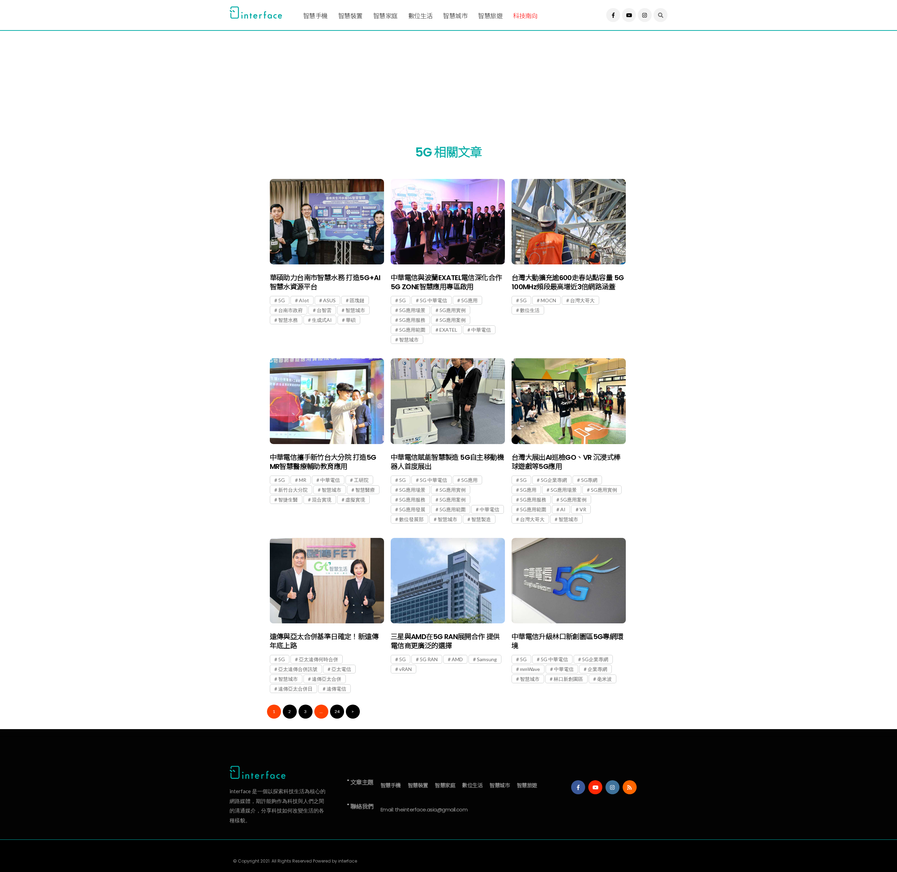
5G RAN (429, 659)
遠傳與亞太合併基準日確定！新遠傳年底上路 (324, 641)
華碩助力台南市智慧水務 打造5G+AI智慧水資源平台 (325, 282)
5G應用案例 (452, 320)
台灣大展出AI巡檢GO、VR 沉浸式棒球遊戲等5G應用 (566, 461)
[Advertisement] (440, 79)
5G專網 (589, 480)
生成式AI (322, 320)
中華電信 (481, 330)
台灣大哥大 (582, 300)
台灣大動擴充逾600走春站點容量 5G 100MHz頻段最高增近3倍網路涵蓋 (568, 282)
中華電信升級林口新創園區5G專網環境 (567, 641)
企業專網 (597, 669)
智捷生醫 (288, 500)
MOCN (548, 300)
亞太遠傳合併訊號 (297, 669)
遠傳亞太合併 (326, 679)
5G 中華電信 (433, 300)
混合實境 (321, 500)
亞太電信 (341, 669)
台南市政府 (290, 310)
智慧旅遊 (490, 16)
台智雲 (324, 310)
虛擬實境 (355, 500)
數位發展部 (411, 519)
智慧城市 (455, 16)
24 (337, 711)
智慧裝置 (350, 16)
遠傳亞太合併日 (295, 689)
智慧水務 (288, 320)
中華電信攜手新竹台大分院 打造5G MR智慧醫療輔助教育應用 (323, 461)
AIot (304, 300)
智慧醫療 (365, 490)
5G (281, 300)
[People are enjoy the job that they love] (327, 222)
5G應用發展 (412, 509)
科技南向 (525, 16)
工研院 (361, 480)
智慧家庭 (385, 16)
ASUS (329, 300)
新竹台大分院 (293, 490)
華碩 (351, 320)
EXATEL (448, 330)
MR (302, 480)
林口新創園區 (568, 679)
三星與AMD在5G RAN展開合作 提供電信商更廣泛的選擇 (445, 641)
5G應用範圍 (412, 330)
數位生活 (420, 16)
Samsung (487, 659)
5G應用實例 (452, 310)
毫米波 (604, 679)
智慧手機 (315, 16)
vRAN (405, 669)
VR (583, 509)
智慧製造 (481, 519)
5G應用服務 (412, 320)
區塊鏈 (357, 300)
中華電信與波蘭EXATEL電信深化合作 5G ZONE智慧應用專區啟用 (446, 282)
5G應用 (469, 300)
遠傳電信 (336, 689)
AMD (457, 659)
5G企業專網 (554, 480)
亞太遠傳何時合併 (318, 659)
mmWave (530, 669)
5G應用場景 (412, 310)
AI (563, 509)
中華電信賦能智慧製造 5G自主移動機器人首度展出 (447, 461)
